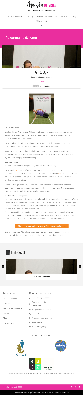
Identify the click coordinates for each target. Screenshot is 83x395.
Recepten (65, 16)
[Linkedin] (79, 387)
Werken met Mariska (45, 16)
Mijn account (41, 21)
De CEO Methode (14, 16)
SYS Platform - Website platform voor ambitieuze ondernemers (51, 392)
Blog (74, 16)
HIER (17, 170)
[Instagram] (75, 387)
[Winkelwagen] (41, 25)
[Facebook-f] (71, 387)
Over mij (29, 16)
